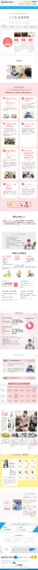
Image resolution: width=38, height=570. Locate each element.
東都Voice (30, 7)
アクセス (34, 1)
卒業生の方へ (34, 3)
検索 (14, 563)
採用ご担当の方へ (22, 4)
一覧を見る (7, 44)
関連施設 (35, 7)
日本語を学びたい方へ (22, 3)
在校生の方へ (29, 3)
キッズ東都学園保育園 (7, 529)
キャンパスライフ (19, 7)
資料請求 (24, 1)
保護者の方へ (34, 4)
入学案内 (13, 7)
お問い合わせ (30, 1)
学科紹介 (8, 7)
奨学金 (22, 527)
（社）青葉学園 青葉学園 (29, 538)
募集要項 (5, 527)
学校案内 (2, 7)
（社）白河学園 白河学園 (8, 541)
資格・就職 (24, 7)
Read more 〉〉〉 (33, 516)
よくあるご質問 (23, 529)
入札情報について (28, 4)
